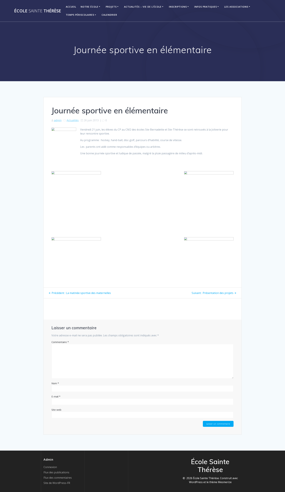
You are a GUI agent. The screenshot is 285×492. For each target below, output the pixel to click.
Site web (56, 409)
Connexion (50, 467)
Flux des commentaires (58, 477)
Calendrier (109, 14)
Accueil (71, 6)
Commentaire (60, 342)
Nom (55, 383)
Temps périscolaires (80, 14)
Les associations (236, 6)
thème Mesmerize (220, 482)
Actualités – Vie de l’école (142, 6)
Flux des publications (56, 472)
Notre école (89, 6)
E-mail (55, 396)
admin (58, 120)
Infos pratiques (205, 6)
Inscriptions (178, 6)
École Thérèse (37, 11)
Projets (111, 6)
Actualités (73, 120)
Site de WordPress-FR (57, 483)
